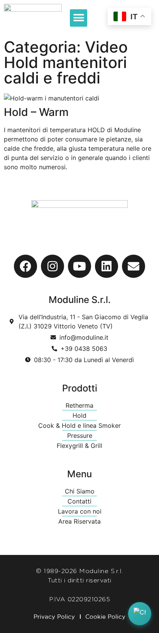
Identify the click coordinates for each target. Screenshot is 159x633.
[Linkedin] (106, 266)
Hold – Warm (36, 112)
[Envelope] (133, 266)
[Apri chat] (139, 613)
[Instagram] (52, 266)
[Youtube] (79, 266)
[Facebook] (25, 266)
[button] (78, 18)
